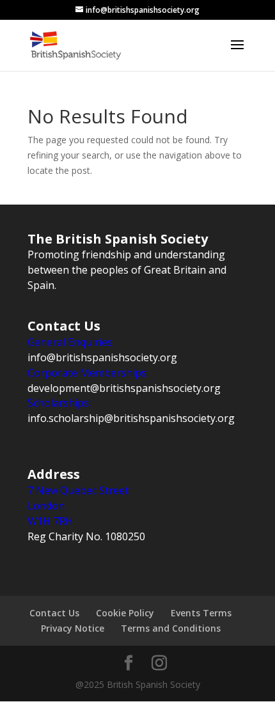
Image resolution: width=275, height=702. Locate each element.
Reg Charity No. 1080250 (86, 536)
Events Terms (201, 613)
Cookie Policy (125, 613)
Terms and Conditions (171, 628)
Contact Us (54, 613)
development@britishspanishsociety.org (124, 388)
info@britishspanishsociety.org (102, 357)
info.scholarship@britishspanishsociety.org (131, 418)
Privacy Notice (72, 628)
